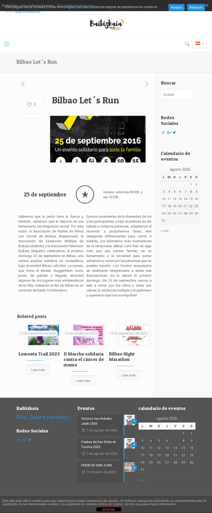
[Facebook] (163, 132)
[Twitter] (174, 132)
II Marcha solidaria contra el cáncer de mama (84, 359)
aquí (138, 504)
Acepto (176, 7)
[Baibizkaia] (106, 24)
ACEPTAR (108, 509)
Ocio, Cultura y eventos (42, 417)
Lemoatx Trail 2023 (38, 354)
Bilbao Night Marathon (122, 356)
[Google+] (168, 132)
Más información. (28, 12)
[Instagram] (24, 440)
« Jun (165, 231)
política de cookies (110, 504)
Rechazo (196, 7)
